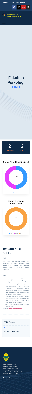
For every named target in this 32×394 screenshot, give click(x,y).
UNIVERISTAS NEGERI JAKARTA (14, 3)
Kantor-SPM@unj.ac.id (16, 372)
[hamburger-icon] (4, 22)
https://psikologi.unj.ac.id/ (15, 308)
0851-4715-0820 (13, 373)
